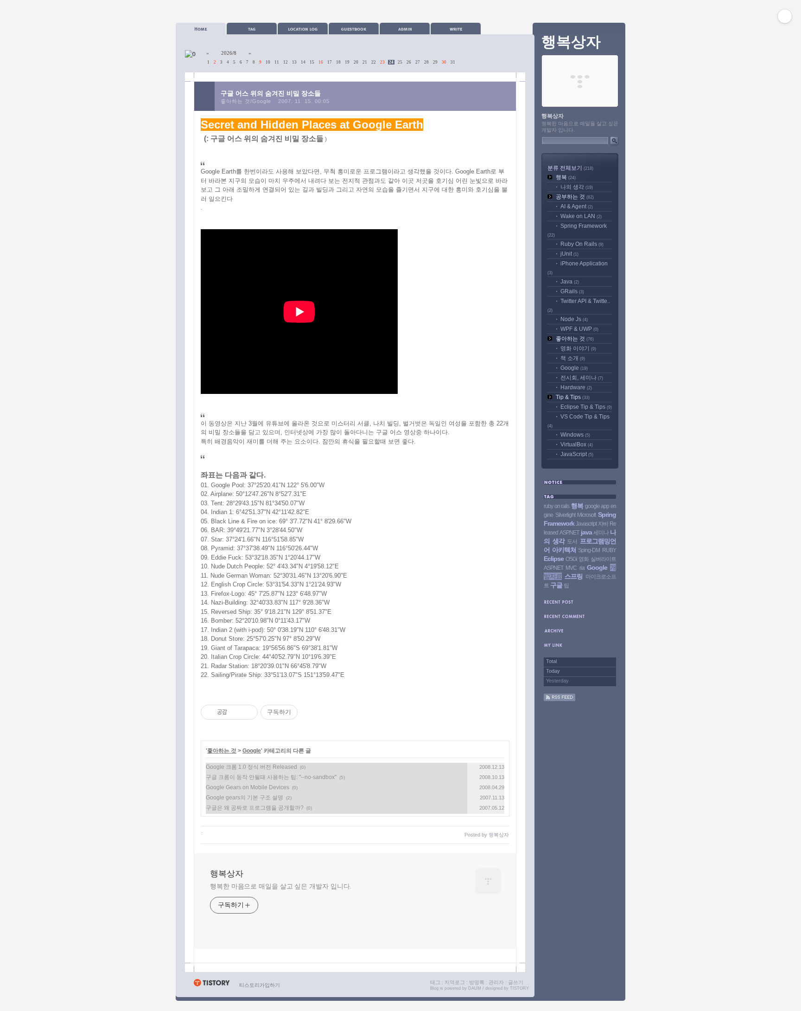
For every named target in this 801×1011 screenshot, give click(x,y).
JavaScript (576, 454)
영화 (583, 559)
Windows (575, 434)
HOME (201, 28)
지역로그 (455, 982)
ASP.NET (569, 532)
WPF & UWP (579, 329)
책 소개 (572, 358)
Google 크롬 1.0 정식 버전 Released (251, 767)
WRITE (456, 28)
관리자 (496, 982)
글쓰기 (515, 982)
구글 (556, 585)
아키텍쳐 (564, 550)
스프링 (574, 576)
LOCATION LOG (303, 28)
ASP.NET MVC (560, 568)
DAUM (474, 988)
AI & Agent (576, 206)
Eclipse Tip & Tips (586, 407)
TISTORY (519, 988)
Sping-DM (589, 550)
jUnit (569, 254)
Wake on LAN (581, 216)
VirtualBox (576, 444)
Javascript (586, 524)
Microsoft (586, 515)
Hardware (576, 387)
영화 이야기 (578, 348)
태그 (435, 982)
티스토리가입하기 (259, 985)
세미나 (601, 532)
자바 (603, 524)
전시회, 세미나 (581, 377)
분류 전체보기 (570, 168)
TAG (252, 28)
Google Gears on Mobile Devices (247, 787)
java (586, 532)
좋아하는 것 (221, 750)
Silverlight (565, 515)
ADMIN (405, 28)
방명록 (476, 982)
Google (251, 750)
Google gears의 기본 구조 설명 (244, 797)
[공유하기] (236, 712)
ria (582, 568)
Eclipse (554, 558)
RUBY (609, 550)
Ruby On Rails (582, 244)
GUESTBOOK (354, 28)
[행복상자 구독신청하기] (559, 699)
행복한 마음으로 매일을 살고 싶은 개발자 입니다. (280, 886)
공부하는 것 (575, 196)
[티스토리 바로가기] (212, 985)
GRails (572, 291)
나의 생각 (576, 187)
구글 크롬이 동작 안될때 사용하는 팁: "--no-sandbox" (271, 777)
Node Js (574, 319)
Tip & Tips (573, 397)
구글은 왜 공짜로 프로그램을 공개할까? (255, 808)
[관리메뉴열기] (785, 16)
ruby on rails (556, 506)
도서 (572, 541)
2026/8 (228, 53)
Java (569, 281)
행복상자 (226, 873)
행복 (566, 177)
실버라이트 (603, 559)
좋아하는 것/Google (246, 101)
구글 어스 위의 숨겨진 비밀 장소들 (271, 93)
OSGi (571, 559)
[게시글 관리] (247, 712)
